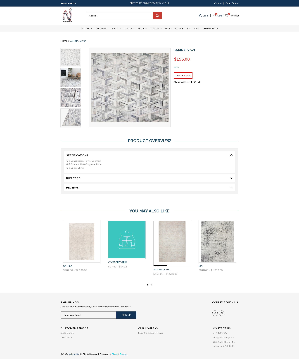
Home (64, 40)
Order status (231, 3)
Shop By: (102, 28)
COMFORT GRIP (117, 262)
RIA (200, 266)
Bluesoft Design (119, 354)
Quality (155, 28)
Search (157, 15)
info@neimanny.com (223, 337)
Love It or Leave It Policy (150, 332)
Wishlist (228, 14)
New (196, 28)
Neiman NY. (74, 354)
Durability (181, 28)
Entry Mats (211, 28)
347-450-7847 (220, 332)
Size (167, 28)
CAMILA (67, 266)
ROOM (115, 28)
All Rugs (86, 28)
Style (141, 28)
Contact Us (66, 337)
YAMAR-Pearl (161, 269)
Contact (218, 3)
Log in (205, 15)
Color (128, 28)
